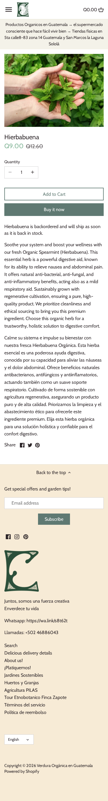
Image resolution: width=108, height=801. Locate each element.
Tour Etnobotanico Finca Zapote (35, 697)
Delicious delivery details (28, 653)
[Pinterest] (25, 536)
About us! (13, 660)
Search (11, 645)
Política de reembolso (25, 712)
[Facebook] (8, 536)
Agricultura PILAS (20, 690)
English (13, 739)
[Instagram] (16, 536)
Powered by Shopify (21, 771)
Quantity (12, 161)
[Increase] (32, 172)
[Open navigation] (8, 9)
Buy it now (54, 209)
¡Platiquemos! (17, 667)
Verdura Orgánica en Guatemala (65, 765)
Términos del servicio (24, 705)
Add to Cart (54, 194)
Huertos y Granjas (21, 682)
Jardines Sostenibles (23, 675)
